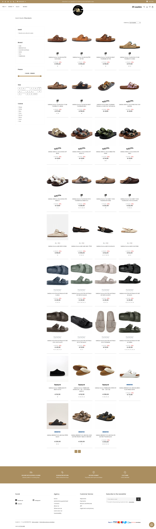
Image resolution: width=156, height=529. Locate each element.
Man (3, 6)
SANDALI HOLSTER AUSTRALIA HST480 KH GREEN (130, 341)
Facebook (20, 500)
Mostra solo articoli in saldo (26, 33)
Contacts (56, 503)
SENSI (20, 52)
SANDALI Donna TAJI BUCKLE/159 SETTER (81, 58)
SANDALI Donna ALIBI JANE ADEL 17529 (81, 246)
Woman (10, 6)
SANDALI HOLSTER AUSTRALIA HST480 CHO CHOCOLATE (57, 341)
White (20, 109)
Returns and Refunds (86, 503)
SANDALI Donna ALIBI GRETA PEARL (57, 246)
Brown (20, 115)
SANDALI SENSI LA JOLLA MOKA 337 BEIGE (57, 152)
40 (19, 91)
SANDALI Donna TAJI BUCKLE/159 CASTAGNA (57, 58)
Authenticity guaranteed (61, 501)
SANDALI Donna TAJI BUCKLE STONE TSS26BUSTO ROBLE (129, 58)
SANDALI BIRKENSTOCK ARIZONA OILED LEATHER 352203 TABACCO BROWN (81, 436)
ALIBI (20, 46)
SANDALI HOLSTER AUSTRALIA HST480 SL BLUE (57, 294)
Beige (20, 107)
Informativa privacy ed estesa (46, 522)
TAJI (20, 54)
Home (55, 498)
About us (56, 506)
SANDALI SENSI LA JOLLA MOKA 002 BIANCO (57, 199)
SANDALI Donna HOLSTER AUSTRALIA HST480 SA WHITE (105, 294)
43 (39, 91)
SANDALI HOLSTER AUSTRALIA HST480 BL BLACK (130, 294)
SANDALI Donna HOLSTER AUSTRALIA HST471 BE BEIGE (105, 341)
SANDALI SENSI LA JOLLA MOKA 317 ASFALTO (81, 152)
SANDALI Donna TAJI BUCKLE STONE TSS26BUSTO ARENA (57, 105)
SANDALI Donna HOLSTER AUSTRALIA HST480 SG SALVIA (81, 294)
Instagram (37, 500)
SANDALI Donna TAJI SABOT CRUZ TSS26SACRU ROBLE (105, 199)
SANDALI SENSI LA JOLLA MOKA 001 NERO (129, 152)
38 (35, 88)
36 (23, 88)
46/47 (35, 94)
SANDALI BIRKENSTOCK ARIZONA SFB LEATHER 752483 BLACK (105, 436)
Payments (83, 501)
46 (31, 94)
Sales (17, 6)
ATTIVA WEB (22, 526)
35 (19, 88)
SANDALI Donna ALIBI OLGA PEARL (130, 246)
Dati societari (35, 522)
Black (20, 117)
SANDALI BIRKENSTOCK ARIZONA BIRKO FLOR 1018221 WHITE (129, 388)
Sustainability (57, 513)
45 (27, 94)
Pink (20, 121)
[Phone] (13, 2)
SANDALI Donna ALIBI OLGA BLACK (105, 246)
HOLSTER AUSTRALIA (24, 50)
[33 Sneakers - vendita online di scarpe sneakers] (78, 15)
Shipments (83, 498)
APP (81, 506)
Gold (20, 119)
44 (19, 94)
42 (31, 91)
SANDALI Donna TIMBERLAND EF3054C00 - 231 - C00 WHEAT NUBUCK (81, 389)
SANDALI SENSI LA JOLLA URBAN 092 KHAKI (105, 152)
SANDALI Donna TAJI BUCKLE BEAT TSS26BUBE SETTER (105, 58)
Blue (20, 111)
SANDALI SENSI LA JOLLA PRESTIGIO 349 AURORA (129, 105)
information (131, 502)
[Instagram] (5, 2)
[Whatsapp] (10, 2)
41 (27, 91)
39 (39, 89)
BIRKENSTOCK (22, 48)
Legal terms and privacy (87, 508)
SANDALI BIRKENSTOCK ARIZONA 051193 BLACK (57, 436)
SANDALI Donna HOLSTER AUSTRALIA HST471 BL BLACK (81, 341)
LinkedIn (20, 504)
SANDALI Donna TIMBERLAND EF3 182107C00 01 (57, 388)
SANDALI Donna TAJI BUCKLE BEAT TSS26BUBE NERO (81, 105)
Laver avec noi (58, 511)
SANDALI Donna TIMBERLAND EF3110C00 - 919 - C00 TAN (105, 388)
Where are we (58, 508)
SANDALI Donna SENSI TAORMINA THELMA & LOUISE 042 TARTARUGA (105, 105)
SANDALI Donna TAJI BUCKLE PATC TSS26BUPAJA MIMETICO (81, 199)
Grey (20, 113)
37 (31, 88)
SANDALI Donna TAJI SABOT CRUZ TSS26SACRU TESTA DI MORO (129, 199)
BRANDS (25, 6)
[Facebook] (2, 2)
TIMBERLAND (22, 56)
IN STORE (151, 1)
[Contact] (8, 2)
